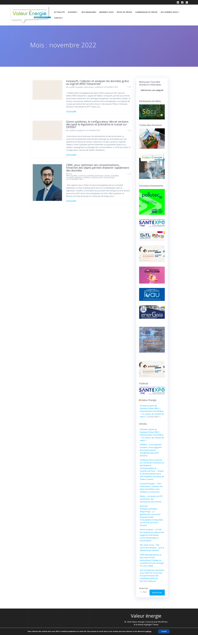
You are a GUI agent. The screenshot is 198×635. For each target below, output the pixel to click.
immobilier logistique (74, 177)
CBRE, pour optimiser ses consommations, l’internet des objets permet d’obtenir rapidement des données (97, 167)
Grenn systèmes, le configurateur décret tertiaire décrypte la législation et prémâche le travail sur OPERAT (97, 124)
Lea (70, 87)
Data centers (89, 87)
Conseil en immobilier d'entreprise (90, 175)
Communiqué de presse (146, 12)
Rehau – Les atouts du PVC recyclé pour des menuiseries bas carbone (151, 499)
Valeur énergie (148, 400)
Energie (107, 175)
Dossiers (72, 12)
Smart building (109, 177)
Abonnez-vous (106, 12)
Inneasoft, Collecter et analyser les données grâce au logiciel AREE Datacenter (97, 82)
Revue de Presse (124, 12)
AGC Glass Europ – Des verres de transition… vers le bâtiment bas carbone (152, 548)
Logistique (86, 177)
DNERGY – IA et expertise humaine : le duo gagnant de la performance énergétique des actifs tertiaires (151, 450)
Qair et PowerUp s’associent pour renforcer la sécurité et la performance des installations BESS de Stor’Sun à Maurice (152, 575)
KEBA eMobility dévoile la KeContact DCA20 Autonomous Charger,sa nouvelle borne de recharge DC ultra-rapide (152, 560)
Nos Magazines (89, 12)
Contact (58, 18)
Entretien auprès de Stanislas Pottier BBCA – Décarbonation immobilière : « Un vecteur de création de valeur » (152, 411)
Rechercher (143, 588)
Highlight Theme (151, 624)
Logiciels (98, 87)
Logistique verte (97, 177)
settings (148, 631)
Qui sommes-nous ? (170, 12)
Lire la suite (71, 111)
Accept (163, 631)
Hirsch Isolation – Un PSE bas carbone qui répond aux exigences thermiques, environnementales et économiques (152, 535)
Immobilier (115, 175)
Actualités (59, 12)
